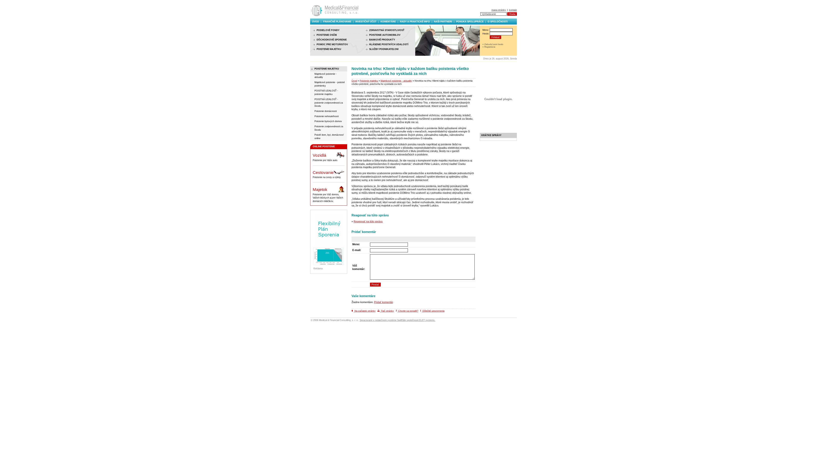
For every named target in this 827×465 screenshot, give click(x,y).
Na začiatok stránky (365, 311)
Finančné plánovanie (337, 21)
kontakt (513, 10)
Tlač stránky (387, 311)
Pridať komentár (383, 302)
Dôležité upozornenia (433, 311)
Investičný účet (365, 21)
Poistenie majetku (369, 80)
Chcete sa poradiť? (408, 311)
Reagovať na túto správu (368, 221)
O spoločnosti (498, 21)
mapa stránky (498, 10)
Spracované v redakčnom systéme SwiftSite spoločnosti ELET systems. (397, 320)
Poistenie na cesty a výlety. (327, 174)
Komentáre (388, 21)
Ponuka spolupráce (469, 21)
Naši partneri (443, 21)
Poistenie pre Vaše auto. (325, 157)
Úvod (315, 21)
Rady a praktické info (415, 21)
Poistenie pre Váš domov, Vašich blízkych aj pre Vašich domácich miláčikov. (328, 194)
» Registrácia (488, 47)
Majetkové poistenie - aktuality (396, 80)
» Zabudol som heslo (492, 44)
